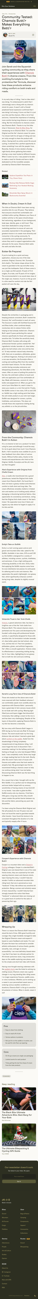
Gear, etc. (5, 14)
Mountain (5, 1217)
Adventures (5, 1243)
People (4, 1247)
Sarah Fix (12, 36)
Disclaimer (26, 1295)
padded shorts (10, 969)
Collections (24, 1233)
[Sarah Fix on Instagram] (33, 35)
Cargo (4, 1225)
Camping (23, 1217)
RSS (3, 1287)
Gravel (4, 1213)
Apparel (22, 1225)
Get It (19, 1181)
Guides (4, 1254)
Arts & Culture (6, 1250)
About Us (5, 1268)
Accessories (12, 14)
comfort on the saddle (14, 739)
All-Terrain (5, 1221)
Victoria (4, 623)
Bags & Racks (24, 1213)
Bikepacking (24, 1247)
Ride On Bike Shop (22, 128)
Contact (4, 1284)
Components (24, 1221)
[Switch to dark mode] (35, 1296)
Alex (3, 476)
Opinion (4, 1258)
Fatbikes (5, 1229)
